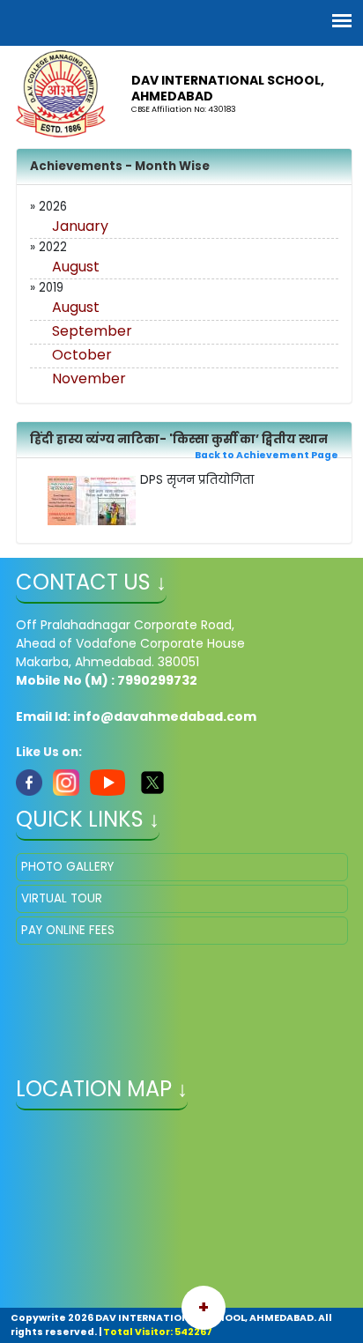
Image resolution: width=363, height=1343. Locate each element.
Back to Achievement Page (266, 455)
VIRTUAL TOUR (61, 898)
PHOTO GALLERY (67, 866)
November (89, 378)
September (92, 331)
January (80, 226)
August (76, 266)
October (82, 355)
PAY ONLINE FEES (68, 930)
